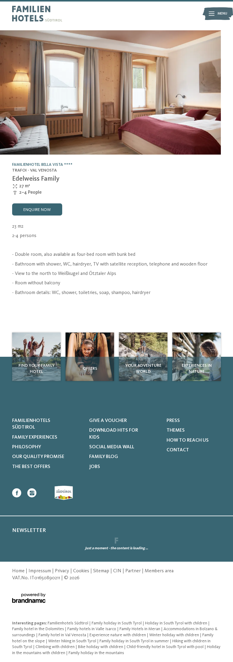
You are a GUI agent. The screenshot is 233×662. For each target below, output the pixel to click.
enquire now (37, 210)
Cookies (81, 571)
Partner (133, 571)
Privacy (62, 571)
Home (19, 571)
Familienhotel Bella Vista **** (42, 165)
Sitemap (101, 571)
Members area (159, 571)
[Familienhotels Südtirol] (37, 13)
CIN (118, 571)
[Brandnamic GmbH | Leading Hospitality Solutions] (29, 597)
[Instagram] (31, 492)
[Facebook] (16, 492)
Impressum (40, 571)
